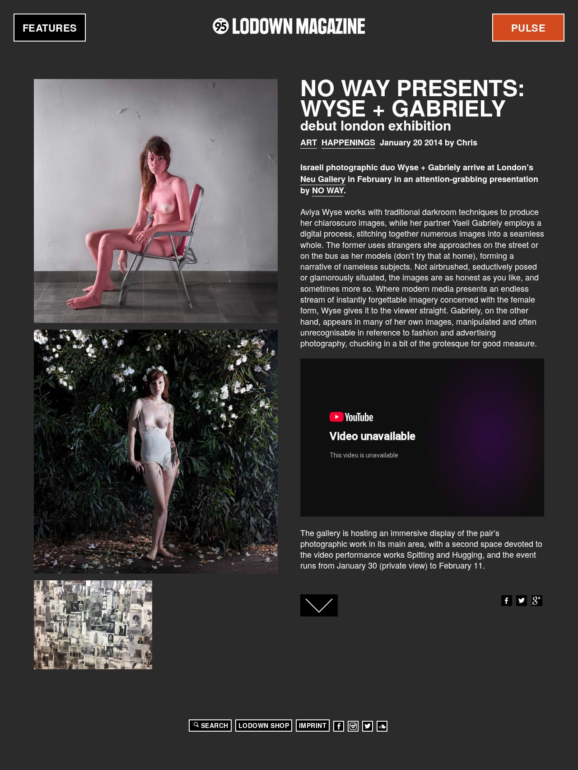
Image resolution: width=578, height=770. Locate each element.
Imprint (313, 725)
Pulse (528, 27)
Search (214, 725)
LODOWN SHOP (263, 725)
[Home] (289, 26)
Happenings (348, 142)
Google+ (536, 600)
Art (308, 142)
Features (50, 27)
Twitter (521, 600)
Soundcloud (382, 726)
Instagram (353, 726)
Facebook (506, 600)
